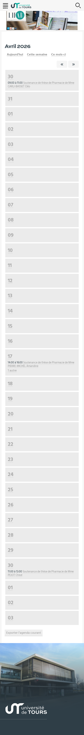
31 (10, 98)
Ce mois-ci (58, 54)
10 (10, 250)
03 (10, 144)
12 (10, 280)
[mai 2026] (73, 64)
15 (10, 326)
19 (10, 398)
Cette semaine (37, 54)
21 (10, 429)
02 (10, 129)
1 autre (12, 370)
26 (10, 504)
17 (10, 356)
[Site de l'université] (23, 711)
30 (10, 76)
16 (10, 341)
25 (10, 489)
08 (11, 219)
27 (10, 519)
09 (10, 235)
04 (11, 159)
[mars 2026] (62, 64)
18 (10, 383)
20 (10, 413)
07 (10, 204)
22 (10, 444)
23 (10, 459)
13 (10, 295)
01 (10, 114)
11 (10, 265)
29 (10, 550)
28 (10, 535)
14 (10, 310)
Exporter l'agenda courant (23, 632)
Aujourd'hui (15, 54)
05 (10, 174)
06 (10, 189)
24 (10, 474)
